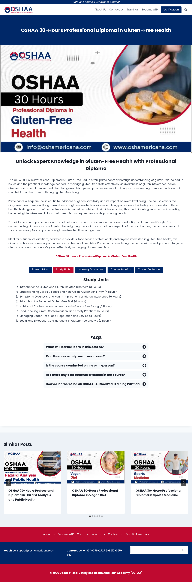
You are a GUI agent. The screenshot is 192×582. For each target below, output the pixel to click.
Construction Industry (91, 534)
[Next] (183, 482)
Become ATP (150, 9)
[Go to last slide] (8, 482)
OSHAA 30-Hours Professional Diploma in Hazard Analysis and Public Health (31, 495)
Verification (171, 9)
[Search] (183, 550)
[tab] (40, 270)
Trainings (132, 9)
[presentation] (32, 467)
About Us (100, 9)
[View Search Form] (185, 9)
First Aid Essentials (137, 534)
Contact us (116, 9)
